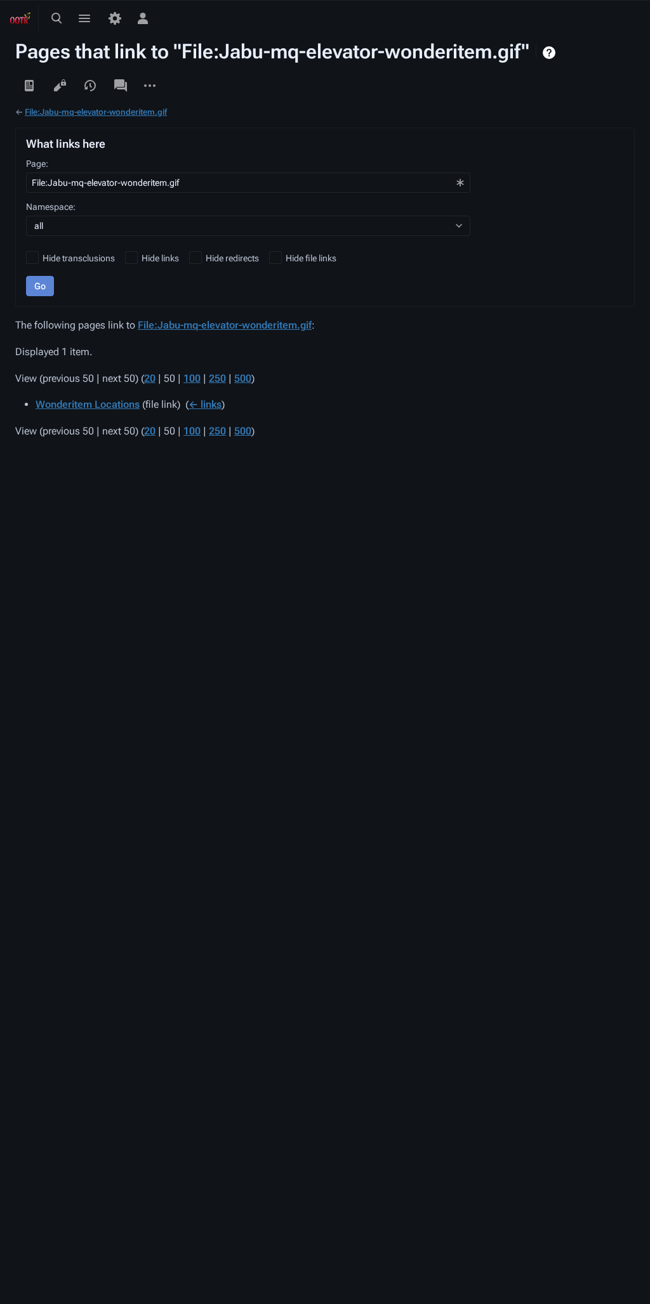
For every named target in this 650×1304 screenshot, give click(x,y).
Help (551, 52)
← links (205, 404)
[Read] (29, 85)
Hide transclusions (79, 258)
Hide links (160, 258)
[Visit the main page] (20, 18)
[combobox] (248, 183)
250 (217, 378)
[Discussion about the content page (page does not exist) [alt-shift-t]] (121, 85)
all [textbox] (38, 226)
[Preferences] (115, 18)
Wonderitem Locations (88, 404)
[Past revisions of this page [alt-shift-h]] (90, 85)
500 (242, 378)
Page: (37, 164)
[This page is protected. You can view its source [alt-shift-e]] (60, 85)
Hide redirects (232, 258)
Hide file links (311, 258)
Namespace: (51, 207)
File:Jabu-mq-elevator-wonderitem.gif (96, 112)
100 (192, 378)
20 (150, 378)
